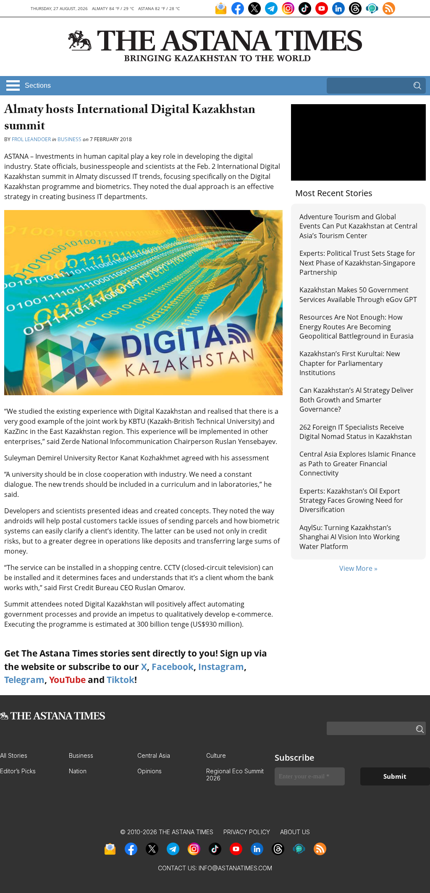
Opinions (149, 771)
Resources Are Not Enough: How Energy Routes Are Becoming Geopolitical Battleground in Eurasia (356, 327)
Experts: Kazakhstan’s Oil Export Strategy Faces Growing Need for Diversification (351, 500)
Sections (38, 85)
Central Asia (153, 755)
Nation (78, 771)
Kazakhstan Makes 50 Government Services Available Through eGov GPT (358, 294)
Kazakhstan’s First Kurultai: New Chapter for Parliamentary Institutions (349, 363)
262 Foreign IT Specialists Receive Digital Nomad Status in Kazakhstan (355, 432)
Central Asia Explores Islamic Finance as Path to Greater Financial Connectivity (357, 463)
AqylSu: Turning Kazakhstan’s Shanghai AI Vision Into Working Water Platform (349, 537)
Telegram (24, 680)
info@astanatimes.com (235, 868)
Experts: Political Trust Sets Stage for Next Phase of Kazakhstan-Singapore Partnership (357, 263)
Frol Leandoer (31, 139)
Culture (216, 755)
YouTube (67, 680)
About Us (295, 831)
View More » (358, 568)
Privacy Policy (246, 831)
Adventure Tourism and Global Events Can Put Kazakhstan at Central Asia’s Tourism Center (358, 226)
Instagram (221, 666)
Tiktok (120, 680)
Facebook (173, 666)
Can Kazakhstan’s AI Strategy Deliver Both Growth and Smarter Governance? (356, 400)
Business (69, 139)
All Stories (13, 755)
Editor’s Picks (18, 771)
